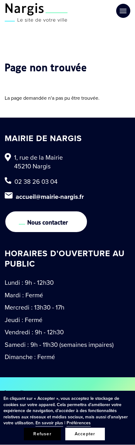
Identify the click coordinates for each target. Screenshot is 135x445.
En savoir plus (49, 423)
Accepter (85, 434)
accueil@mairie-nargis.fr (50, 196)
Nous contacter (47, 222)
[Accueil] (36, 12)
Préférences (79, 423)
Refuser (42, 434)
